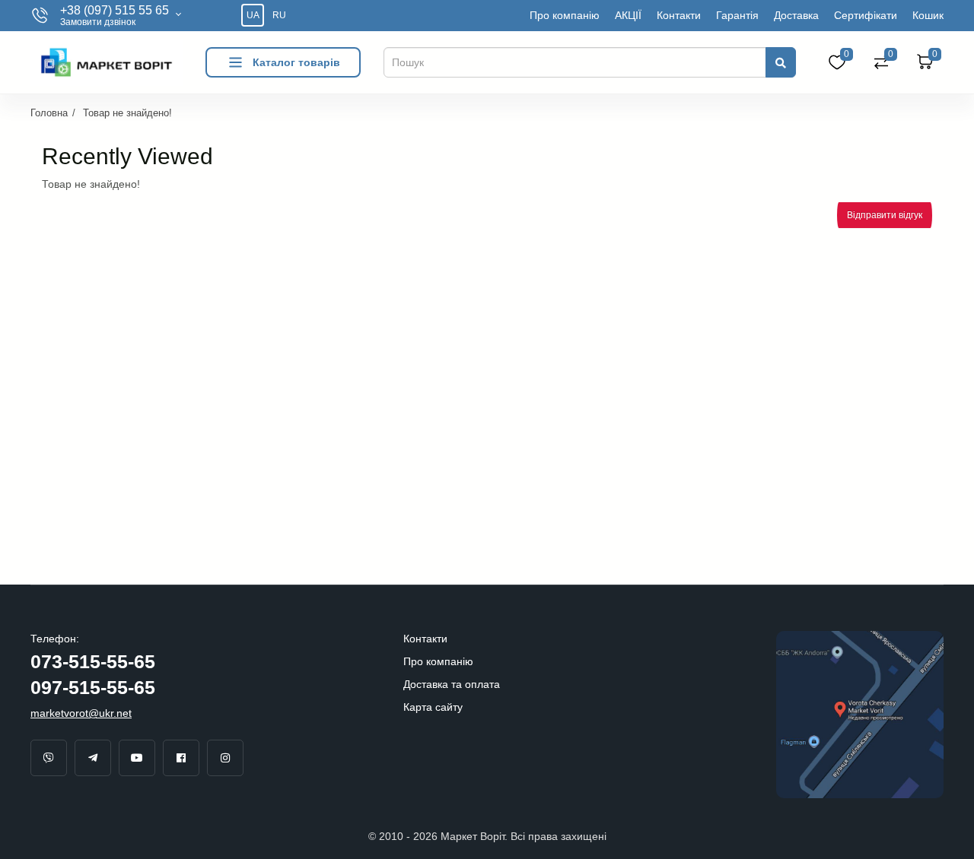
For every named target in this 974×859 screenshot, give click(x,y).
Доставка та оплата (451, 684)
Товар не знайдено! (127, 113)
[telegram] (93, 758)
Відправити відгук (884, 215)
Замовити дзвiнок (97, 22)
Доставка (796, 15)
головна (49, 113)
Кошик (928, 15)
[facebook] (181, 758)
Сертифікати (865, 15)
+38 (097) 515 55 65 (114, 10)
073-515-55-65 (92, 661)
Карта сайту (433, 707)
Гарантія (737, 15)
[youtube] (137, 758)
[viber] (48, 758)
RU (279, 15)
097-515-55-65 (92, 687)
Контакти (679, 15)
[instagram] (225, 758)
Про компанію (565, 15)
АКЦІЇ (628, 15)
